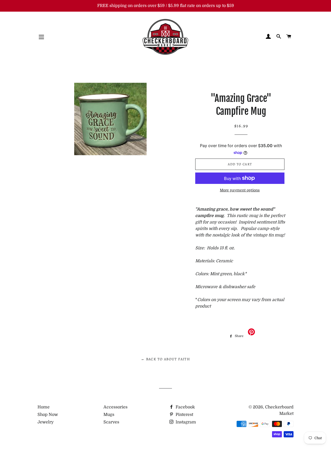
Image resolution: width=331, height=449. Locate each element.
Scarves (111, 422)
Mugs (108, 414)
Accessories (115, 407)
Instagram (185, 422)
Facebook (185, 407)
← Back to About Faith (165, 359)
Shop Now (47, 414)
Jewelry (45, 422)
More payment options (240, 190)
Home (43, 407)
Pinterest (184, 414)
